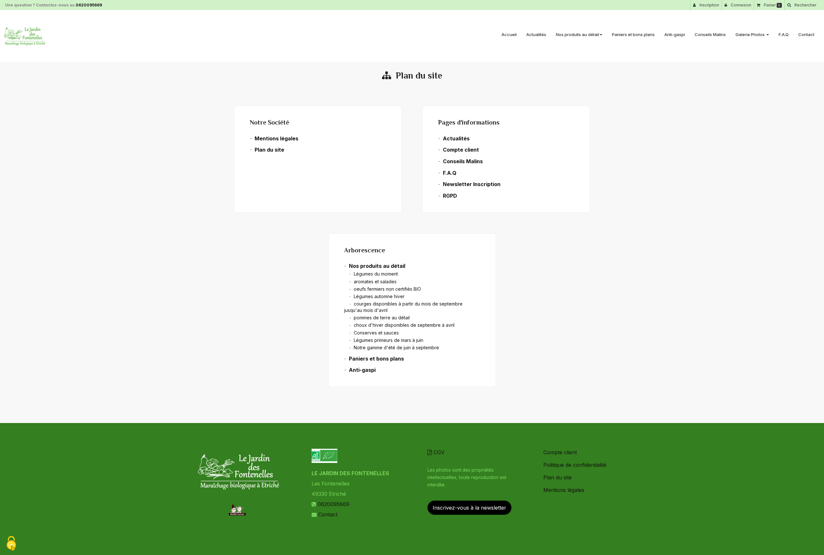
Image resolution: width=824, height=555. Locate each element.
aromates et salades (375, 281)
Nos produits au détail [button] (577, 34)
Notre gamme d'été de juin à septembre (396, 347)
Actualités (536, 34)
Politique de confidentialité (574, 465)
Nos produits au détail (377, 266)
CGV (438, 452)
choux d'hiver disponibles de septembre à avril (404, 325)
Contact (806, 34)
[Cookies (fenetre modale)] (11, 544)
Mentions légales (276, 138)
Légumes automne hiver (379, 296)
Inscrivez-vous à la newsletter (469, 507)
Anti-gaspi (674, 34)
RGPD (450, 196)
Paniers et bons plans (633, 34)
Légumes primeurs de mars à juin (388, 340)
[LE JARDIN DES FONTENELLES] (24, 36)
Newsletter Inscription (472, 184)
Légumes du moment (376, 274)
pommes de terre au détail (382, 317)
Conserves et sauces (376, 332)
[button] (801, 5)
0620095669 (89, 5)
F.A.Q (784, 34)
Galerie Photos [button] (750, 34)
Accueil (509, 34)
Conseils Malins (710, 34)
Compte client (461, 149)
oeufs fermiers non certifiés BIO (387, 289)
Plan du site (269, 149)
